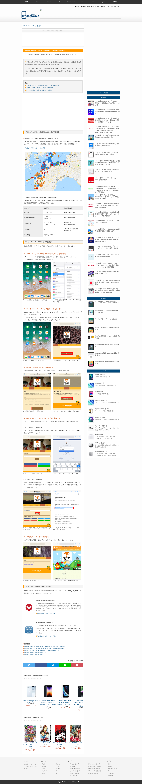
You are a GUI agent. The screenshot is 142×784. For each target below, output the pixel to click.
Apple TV (104, 2)
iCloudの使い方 (74, 773)
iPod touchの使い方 (94, 764)
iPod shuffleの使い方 (94, 771)
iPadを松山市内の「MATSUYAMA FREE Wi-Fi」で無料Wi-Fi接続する (44, 646)
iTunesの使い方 (93, 773)
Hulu (109, 771)
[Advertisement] (53, 39)
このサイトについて (30, 764)
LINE (109, 764)
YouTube (111, 773)
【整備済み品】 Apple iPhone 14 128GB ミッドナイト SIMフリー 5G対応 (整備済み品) (82, 703)
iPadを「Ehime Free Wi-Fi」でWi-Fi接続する (39, 88)
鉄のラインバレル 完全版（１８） (60, 743)
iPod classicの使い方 (94, 766)
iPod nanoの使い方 (94, 768)
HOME (27, 2)
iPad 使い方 (30, 15)
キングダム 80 (45, 742)
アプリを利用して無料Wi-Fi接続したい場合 (39, 90)
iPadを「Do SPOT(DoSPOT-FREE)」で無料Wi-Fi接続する (41, 650)
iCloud (58, 768)
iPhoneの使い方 (74, 764)
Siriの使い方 (73, 775)
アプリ (115, 2)
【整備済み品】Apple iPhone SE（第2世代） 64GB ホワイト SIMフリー (65, 702)
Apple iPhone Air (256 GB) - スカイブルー (31, 701)
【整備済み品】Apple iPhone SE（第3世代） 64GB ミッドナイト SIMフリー (48, 703)
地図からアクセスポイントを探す (35, 148)
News (37, 2)
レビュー (59, 773)
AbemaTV (111, 775)
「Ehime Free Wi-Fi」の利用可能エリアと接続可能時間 (42, 85)
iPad (60, 2)
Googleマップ (112, 768)
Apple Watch (71, 2)
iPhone (49, 2)
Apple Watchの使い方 (76, 768)
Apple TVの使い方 (75, 771)
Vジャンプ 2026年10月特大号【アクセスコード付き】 (30, 744)
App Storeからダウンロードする (46, 613)
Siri (57, 771)
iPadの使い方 (37, 26)
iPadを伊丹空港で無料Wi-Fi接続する (35, 652)
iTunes (93, 2)
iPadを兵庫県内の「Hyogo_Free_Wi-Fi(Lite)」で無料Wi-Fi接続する (44, 648)
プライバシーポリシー (30, 766)
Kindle (110, 766)
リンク (26, 768)
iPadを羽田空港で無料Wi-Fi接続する (35, 654)
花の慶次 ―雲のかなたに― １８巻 (75, 743)
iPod (82, 2)
